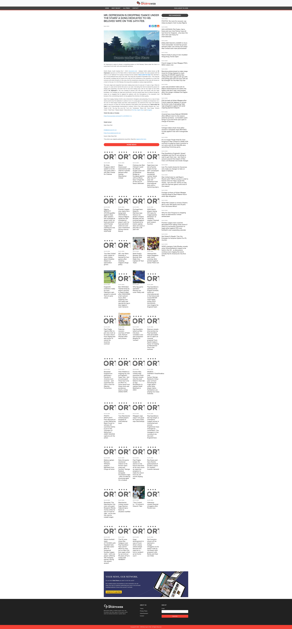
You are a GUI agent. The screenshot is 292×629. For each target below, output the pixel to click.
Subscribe (174, 616)
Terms (141, 608)
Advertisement (144, 613)
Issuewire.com (133, 71)
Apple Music (140, 110)
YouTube (134, 110)
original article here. (141, 139)
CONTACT (135, 8)
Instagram (149, 110)
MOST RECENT (116, 8)
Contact (142, 616)
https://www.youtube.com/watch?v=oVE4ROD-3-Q (118, 116)
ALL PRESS (126, 8)
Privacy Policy (143, 611)
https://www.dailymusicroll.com (112, 133)
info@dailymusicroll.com (110, 130)
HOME (107, 8)
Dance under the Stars (144, 75)
